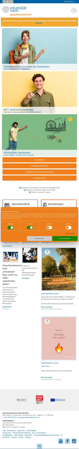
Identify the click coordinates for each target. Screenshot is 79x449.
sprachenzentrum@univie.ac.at (28, 417)
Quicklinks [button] (68, 2)
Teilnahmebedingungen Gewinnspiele (46, 435)
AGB (3, 430)
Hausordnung (18, 435)
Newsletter (28, 435)
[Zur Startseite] (16, 11)
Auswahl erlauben (39, 238)
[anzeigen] (25, 278)
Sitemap (28, 437)
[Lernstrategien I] (30, 255)
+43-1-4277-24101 (10, 417)
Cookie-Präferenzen (70, 233)
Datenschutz (11, 430)
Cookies (14, 437)
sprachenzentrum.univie (49, 294)
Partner (21, 437)
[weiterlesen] (6, 307)
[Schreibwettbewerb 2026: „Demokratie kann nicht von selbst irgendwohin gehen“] (10, 256)
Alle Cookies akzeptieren (65, 238)
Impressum (21, 430)
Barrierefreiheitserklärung (21, 433)
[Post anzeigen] (46, 307)
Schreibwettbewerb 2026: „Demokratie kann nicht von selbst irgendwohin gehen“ (12, 274)
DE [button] (4, 2)
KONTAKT (39, 23)
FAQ (33, 433)
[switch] (30, 227)
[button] (8, 1)
